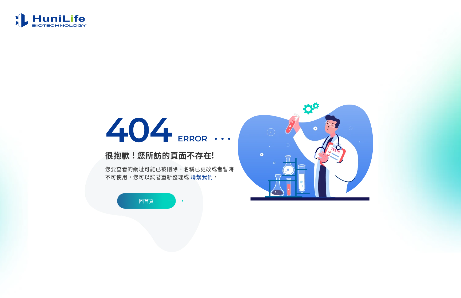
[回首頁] (51, 20)
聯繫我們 (201, 177)
